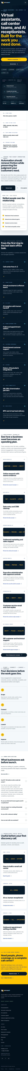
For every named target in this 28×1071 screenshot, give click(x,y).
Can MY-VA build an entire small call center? (10, 781)
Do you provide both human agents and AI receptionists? (12, 801)
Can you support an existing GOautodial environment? (11, 808)
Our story (3, 1027)
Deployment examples (5, 1032)
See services (14, 64)
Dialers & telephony (5, 1020)
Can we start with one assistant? (9, 820)
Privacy (2, 1068)
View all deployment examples (14, 655)
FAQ (2, 1039)
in (2, 1058)
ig (8, 1058)
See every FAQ (4, 774)
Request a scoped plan (14, 59)
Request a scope (14, 973)
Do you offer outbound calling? (9, 814)
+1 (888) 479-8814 (5, 1050)
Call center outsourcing (6, 1010)
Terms (6, 1068)
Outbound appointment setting (7, 1018)
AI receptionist (4, 1012)
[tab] (8, 188)
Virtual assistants (4, 1007)
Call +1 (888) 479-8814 (6, 977)
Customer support (5, 1015)
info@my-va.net (4, 1048)
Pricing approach (4, 1034)
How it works (4, 1029)
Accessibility (18, 1068)
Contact (2, 1042)
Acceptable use (11, 1068)
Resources (3, 1037)
